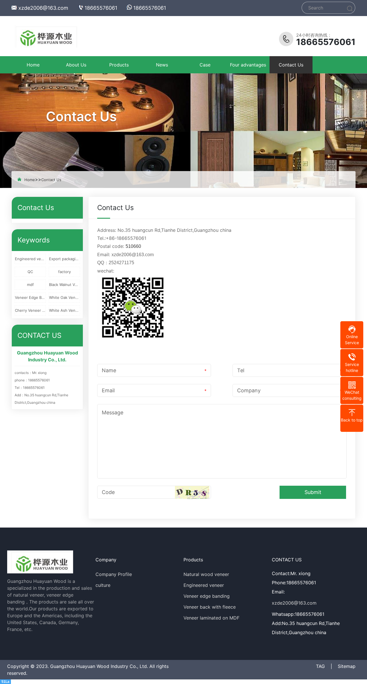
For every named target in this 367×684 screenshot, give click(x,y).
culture (102, 585)
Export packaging (64, 258)
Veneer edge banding (207, 596)
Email (108, 390)
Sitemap (347, 666)
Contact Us (291, 65)
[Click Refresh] (192, 492)
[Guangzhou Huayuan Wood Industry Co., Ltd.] (44, 36)
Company (249, 390)
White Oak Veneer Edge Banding (64, 297)
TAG (320, 666)
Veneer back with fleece (210, 607)
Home (33, 65)
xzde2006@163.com (43, 8)
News (162, 65)
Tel (240, 370)
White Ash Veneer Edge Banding (64, 310)
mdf (30, 284)
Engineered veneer (30, 258)
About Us (76, 65)
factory (64, 271)
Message (112, 412)
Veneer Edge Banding (30, 297)
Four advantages (248, 65)
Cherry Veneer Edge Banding (30, 310)
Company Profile (113, 574)
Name (109, 370)
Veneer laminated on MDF (211, 618)
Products (119, 65)
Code (108, 492)
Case (205, 65)
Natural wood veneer (206, 574)
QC (30, 271)
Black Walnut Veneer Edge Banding (64, 284)
